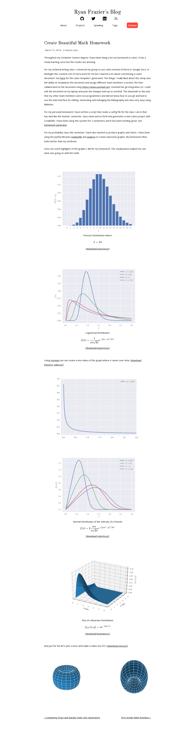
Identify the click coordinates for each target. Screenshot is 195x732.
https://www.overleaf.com (96, 86)
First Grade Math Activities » (136, 717)
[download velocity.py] (97, 536)
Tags (115, 25)
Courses (132, 25)
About (63, 25)
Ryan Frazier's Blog (97, 12)
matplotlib (76, 136)
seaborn (91, 136)
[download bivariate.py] (97, 633)
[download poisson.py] (97, 248)
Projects (80, 25)
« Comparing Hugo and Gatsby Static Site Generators (72, 717)
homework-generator (55, 124)
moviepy (55, 360)
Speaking (98, 25)
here (62, 78)
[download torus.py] (117, 645)
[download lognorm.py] (97, 347)
